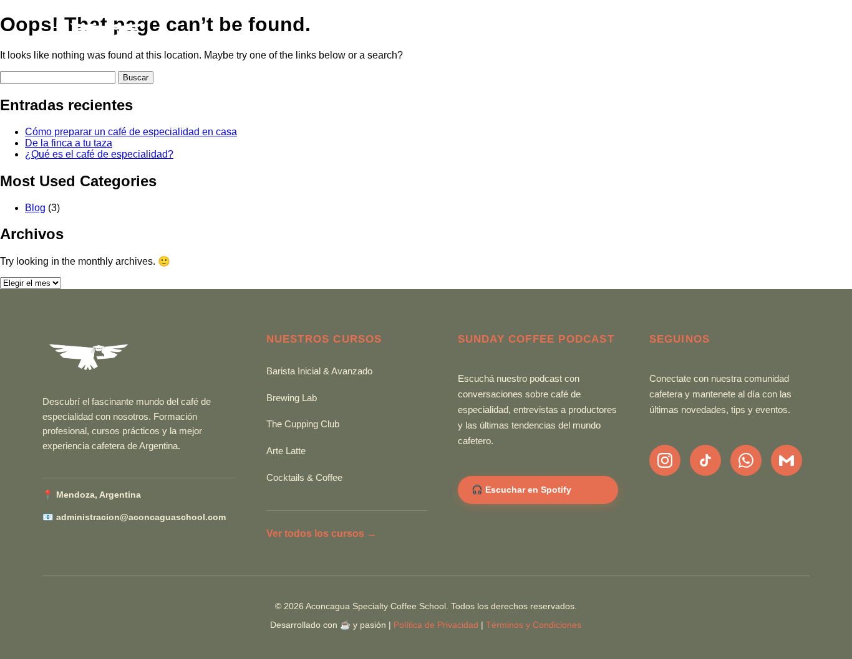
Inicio (288, 35)
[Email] (786, 460)
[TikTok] (705, 460)
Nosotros (417, 35)
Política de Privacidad (436, 625)
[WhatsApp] (746, 460)
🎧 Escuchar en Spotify (521, 490)
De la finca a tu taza (68, 143)
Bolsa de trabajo (643, 35)
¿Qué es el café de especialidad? (99, 154)
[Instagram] (664, 460)
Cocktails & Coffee (304, 478)
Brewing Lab (291, 398)
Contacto (542, 35)
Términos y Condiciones (533, 625)
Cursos (346, 35)
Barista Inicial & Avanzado (319, 371)
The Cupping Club (302, 424)
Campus (736, 35)
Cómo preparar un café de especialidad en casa (131, 131)
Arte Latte (286, 451)
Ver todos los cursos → (321, 533)
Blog (480, 35)
